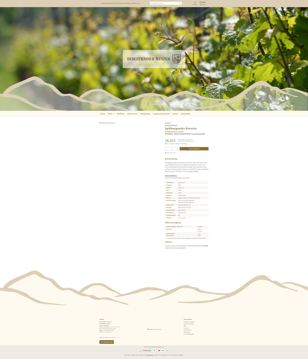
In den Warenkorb (194, 148)
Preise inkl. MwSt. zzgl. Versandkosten (186, 141)
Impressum (186, 328)
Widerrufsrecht (187, 330)
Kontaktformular (112, 337)
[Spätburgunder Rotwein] (130, 154)
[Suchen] (180, 3)
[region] (130, 154)
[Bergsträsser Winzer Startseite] (154, 59)
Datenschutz (187, 332)
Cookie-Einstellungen (189, 334)
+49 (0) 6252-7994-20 (114, 327)
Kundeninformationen (189, 322)
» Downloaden (182, 218)
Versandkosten (150, 355)
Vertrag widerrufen (107, 342)
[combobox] (164, 3)
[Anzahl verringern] (166, 148)
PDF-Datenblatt (171, 153)
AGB (185, 326)
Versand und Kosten (189, 324)
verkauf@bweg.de (107, 332)
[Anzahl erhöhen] (177, 148)
